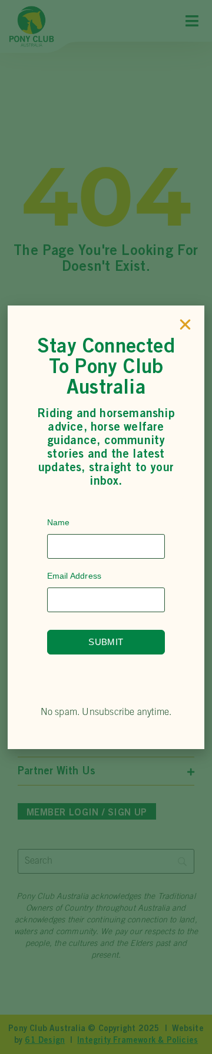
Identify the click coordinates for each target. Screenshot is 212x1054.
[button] (185, 324)
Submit (105, 642)
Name (58, 522)
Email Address (74, 575)
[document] (106, 527)
